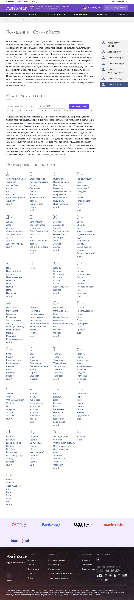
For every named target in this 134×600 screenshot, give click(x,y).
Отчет (56, 327)
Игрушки (10, 281)
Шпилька (10, 440)
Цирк (55, 394)
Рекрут (9, 357)
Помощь (34, 2)
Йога (32, 268)
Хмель (33, 397)
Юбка (80, 440)
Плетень (81, 327)
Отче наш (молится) (63, 324)
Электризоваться (62, 446)
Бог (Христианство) (39, 182)
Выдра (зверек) (61, 182)
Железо (57, 222)
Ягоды (9, 492)
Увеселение (82, 360)
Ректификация (54, 569)
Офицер (57, 333)
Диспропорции (13, 234)
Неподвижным (37, 314)
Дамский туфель (14, 244)
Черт (79, 397)
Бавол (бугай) (36, 204)
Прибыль (81, 330)
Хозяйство (35, 416)
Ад (7, 192)
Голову (80, 204)
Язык (8, 495)
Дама (9, 241)
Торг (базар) (59, 367)
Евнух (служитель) (39, 231)
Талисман (58, 360)
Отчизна (57, 330)
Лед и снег (82, 293)
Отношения (59, 308)
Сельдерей (35, 363)
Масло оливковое (15, 339)
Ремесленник (12, 363)
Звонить (81, 225)
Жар (55, 241)
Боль (32, 185)
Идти (9, 290)
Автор (9, 188)
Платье (80, 308)
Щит (32, 465)
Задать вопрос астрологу (58, 578)
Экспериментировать (64, 443)
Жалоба (57, 228)
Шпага (9, 437)
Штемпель (11, 452)
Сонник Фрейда (115, 79)
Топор (56, 357)
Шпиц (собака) (13, 443)
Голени (80, 198)
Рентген (10, 367)
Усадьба (81, 373)
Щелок (33, 462)
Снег (32, 357)
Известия (11, 293)
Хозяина (34, 409)
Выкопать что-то (62, 192)
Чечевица (81, 413)
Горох (80, 195)
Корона (57, 271)
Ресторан (11, 373)
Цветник (57, 416)
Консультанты (81, 14)
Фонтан (10, 416)
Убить (80, 357)
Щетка (33, 440)
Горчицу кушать (85, 179)
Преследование (85, 311)
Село (32, 354)
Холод (33, 419)
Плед (79, 320)
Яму (8, 502)
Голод (80, 207)
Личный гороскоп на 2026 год (60, 573)
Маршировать (13, 330)
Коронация (58, 274)
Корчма (57, 290)
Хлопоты (34, 394)
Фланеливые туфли (15, 400)
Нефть (33, 333)
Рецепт (10, 376)
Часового (81, 394)
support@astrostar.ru (120, 2)
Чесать (80, 406)
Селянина (34, 376)
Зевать (80, 244)
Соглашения (23, 2)
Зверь (80, 222)
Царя (55, 400)
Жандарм (58, 238)
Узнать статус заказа (115, 8)
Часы (79, 400)
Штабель (11, 449)
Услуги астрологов (56, 14)
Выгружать (59, 179)
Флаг (8, 397)
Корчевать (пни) (61, 287)
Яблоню (10, 483)
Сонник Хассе (114, 85)
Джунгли (10, 228)
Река (8, 354)
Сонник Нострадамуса (115, 71)
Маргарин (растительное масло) (13, 320)
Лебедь (81, 284)
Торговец (58, 373)
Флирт (9, 406)
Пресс (80, 317)
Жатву (56, 247)
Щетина (34, 437)
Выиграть (58, 188)
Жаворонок (59, 225)
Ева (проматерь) (38, 225)
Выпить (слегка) (61, 204)
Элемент (57, 456)
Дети (8, 225)
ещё (8, 204)
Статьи (121, 14)
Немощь (34, 308)
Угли (79, 363)
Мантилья (11, 308)
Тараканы (58, 376)
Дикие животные (14, 231)
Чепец (80, 403)
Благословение (37, 179)
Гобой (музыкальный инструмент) (84, 185)
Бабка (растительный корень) (37, 198)
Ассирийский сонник (114, 44)
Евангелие (35, 228)
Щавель (34, 456)
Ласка (80, 277)
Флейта (10, 403)
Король (57, 268)
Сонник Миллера (116, 64)
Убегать (81, 354)
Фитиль (9, 394)
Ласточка (81, 281)
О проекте (10, 2)
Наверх (9, 580)
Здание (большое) (86, 234)
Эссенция (58, 465)
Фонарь (10, 413)
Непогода (35, 311)
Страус (33, 373)
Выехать (57, 185)
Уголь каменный (85, 367)
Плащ (80, 314)
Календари (102, 14)
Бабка (33, 192)
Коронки (57, 277)
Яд (7, 489)
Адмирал (10, 201)
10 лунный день (93, 8)
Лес (79, 268)
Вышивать (58, 201)
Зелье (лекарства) (86, 253)
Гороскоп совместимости (58, 560)
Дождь (10, 238)
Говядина (81, 192)
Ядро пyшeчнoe (14, 486)
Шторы (10, 462)
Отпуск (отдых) (61, 317)
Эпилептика (59, 459)
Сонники (32, 14)
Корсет (57, 281)
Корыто (57, 284)
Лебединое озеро (86, 287)
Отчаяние (58, 320)
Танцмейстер (60, 363)
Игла (8, 268)
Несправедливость (39, 324)
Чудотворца (83, 416)
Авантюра (11, 182)
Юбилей (81, 437)
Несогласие (35, 320)
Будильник (35, 188)
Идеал (9, 287)
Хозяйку (34, 413)
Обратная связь (88, 569)
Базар (33, 207)
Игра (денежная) (14, 277)
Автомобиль (12, 185)
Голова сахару (84, 201)
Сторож (34, 360)
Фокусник (11, 409)
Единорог (34, 234)
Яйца (8, 499)
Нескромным (36, 317)
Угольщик (81, 370)
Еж (31, 238)
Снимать (34, 379)
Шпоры (10, 446)
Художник (35, 400)
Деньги (9, 222)
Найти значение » (79, 106)
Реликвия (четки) (14, 360)
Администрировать (16, 198)
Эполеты (57, 462)
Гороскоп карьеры (55, 565)
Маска (9, 333)
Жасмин (57, 244)
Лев (79, 290)
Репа (8, 370)
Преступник (83, 324)
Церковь (57, 403)
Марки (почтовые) (15, 327)
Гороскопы (11, 14)
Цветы (56, 406)
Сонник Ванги (114, 52)
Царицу (57, 397)
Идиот (9, 284)
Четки (80, 409)
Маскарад (11, 336)
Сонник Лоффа (115, 58)
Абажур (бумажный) (16, 179)
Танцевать (58, 370)
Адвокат (10, 195)
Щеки (32, 459)
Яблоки (9, 480)
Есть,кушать (36, 222)
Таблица (57, 354)
